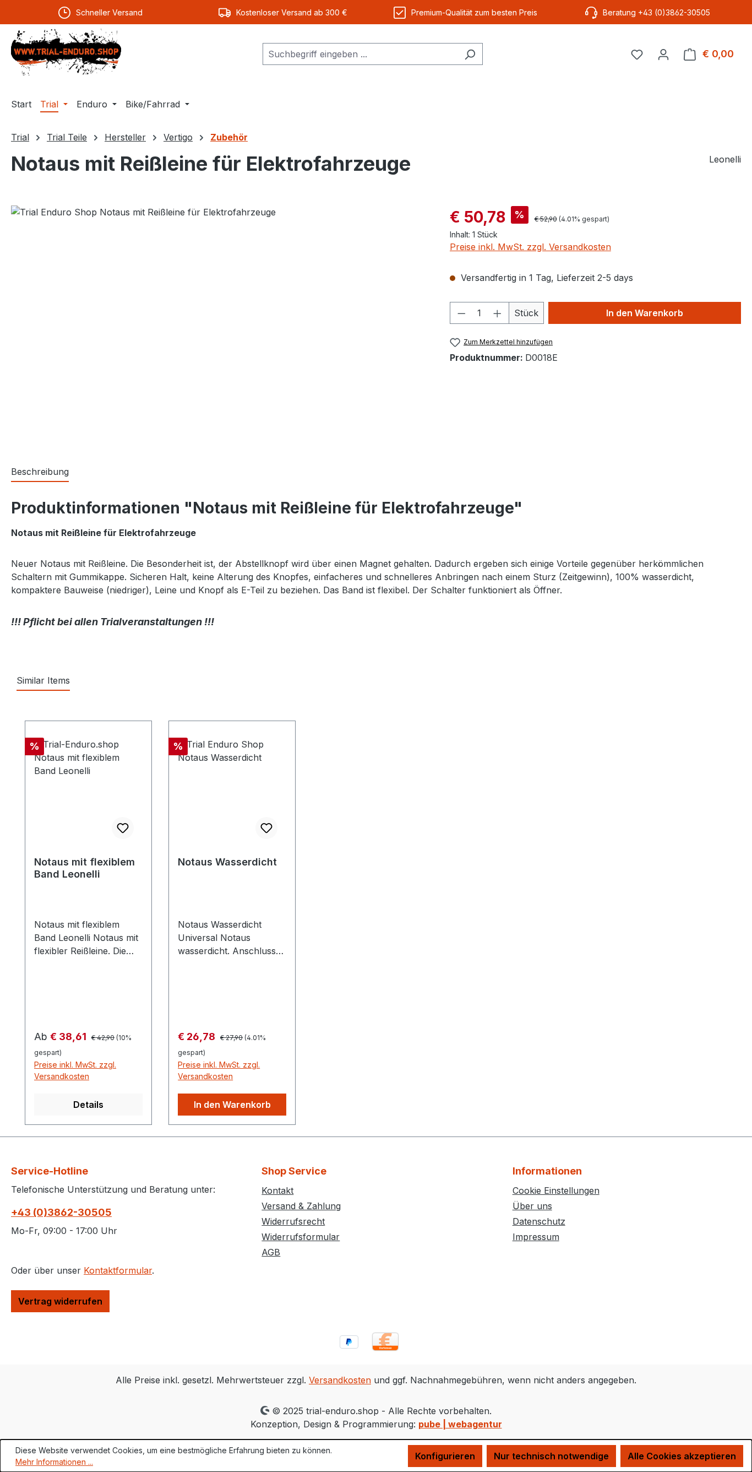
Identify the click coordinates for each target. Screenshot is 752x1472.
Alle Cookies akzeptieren (682, 1456)
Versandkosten (340, 1380)
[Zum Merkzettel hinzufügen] (123, 828)
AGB (270, 1252)
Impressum (536, 1236)
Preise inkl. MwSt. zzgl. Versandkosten (530, 246)
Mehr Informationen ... (54, 1461)
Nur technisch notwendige (551, 1456)
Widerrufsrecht (293, 1221)
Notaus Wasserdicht (227, 862)
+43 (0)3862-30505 (61, 1212)
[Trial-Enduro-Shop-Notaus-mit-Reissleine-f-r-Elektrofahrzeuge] (219, 323)
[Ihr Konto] (663, 54)
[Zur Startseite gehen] (66, 52)
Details (88, 1104)
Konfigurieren (445, 1456)
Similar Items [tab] (43, 680)
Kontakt (277, 1190)
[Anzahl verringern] (461, 313)
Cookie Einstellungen (556, 1190)
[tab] (40, 472)
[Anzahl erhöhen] (497, 313)
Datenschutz (539, 1221)
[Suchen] (470, 54)
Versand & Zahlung (301, 1205)
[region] (219, 323)
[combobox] (360, 54)
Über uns (532, 1205)
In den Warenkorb (644, 312)
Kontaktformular (118, 1270)
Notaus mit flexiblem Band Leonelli (84, 868)
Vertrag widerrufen (60, 1301)
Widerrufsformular (300, 1236)
